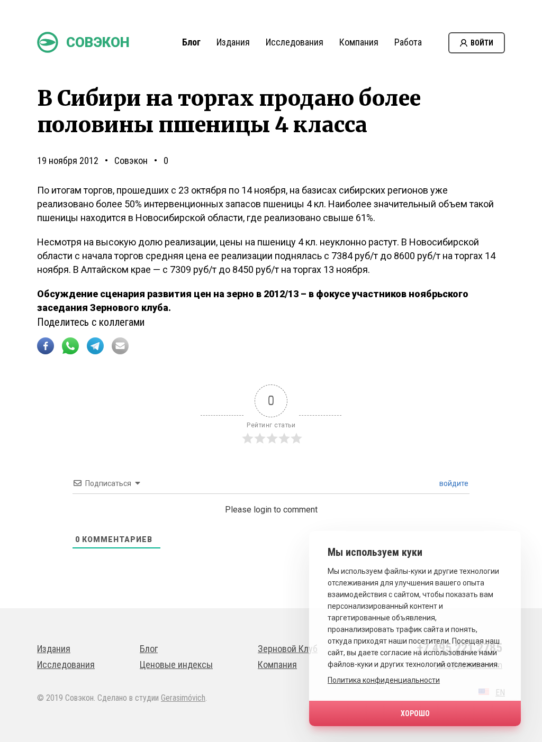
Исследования (294, 42)
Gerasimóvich (183, 698)
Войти (482, 43)
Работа (408, 42)
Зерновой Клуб (288, 648)
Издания (233, 42)
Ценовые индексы (176, 664)
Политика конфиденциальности (384, 680)
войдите (453, 483)
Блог (191, 42)
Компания (358, 42)
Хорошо (415, 713)
